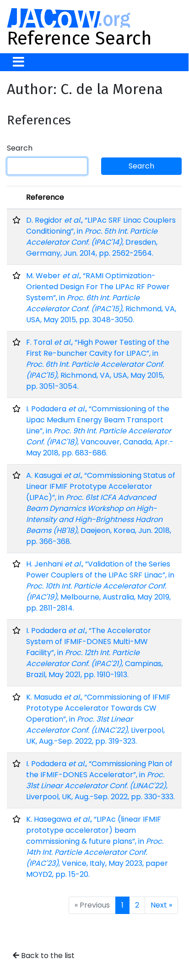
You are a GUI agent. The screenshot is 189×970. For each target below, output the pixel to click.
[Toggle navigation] (18, 62)
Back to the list (47, 955)
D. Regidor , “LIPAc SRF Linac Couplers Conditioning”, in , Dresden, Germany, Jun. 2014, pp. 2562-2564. (101, 236)
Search (19, 148)
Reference (45, 197)
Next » (161, 905)
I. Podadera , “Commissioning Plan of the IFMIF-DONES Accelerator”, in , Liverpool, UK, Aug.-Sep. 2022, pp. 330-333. (100, 780)
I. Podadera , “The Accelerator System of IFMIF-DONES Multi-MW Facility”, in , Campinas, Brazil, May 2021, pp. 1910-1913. (94, 652)
